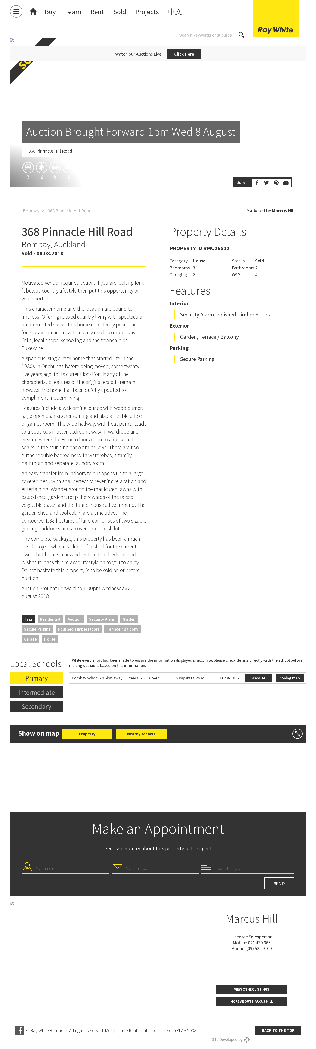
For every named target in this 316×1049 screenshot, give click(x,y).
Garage (30, 639)
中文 (175, 11)
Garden (129, 619)
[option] (158, 139)
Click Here (184, 54)
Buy (50, 11)
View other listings (251, 989)
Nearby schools (141, 734)
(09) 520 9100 (259, 948)
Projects (147, 11)
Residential (50, 619)
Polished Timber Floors (78, 629)
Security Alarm (102, 619)
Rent (97, 11)
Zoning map (289, 678)
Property (87, 734)
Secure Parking (37, 629)
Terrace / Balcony (122, 629)
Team (73, 11)
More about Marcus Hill (251, 1001)
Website (258, 678)
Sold (119, 11)
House (50, 639)
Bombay (31, 211)
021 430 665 (259, 942)
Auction (75, 619)
